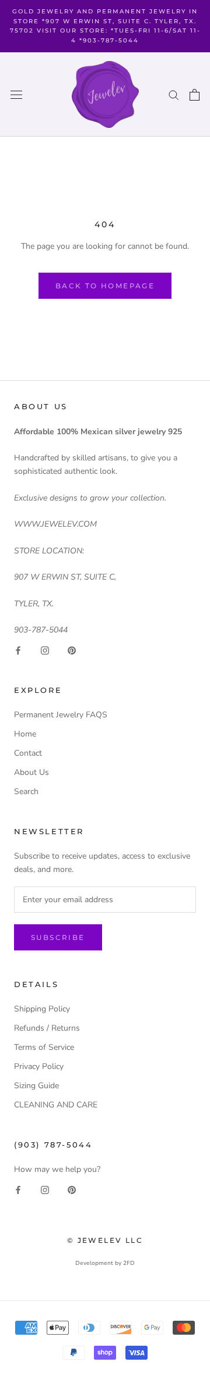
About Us (31, 772)
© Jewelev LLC (105, 1240)
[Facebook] (18, 649)
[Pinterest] (72, 649)
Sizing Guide (36, 1085)
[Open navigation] (16, 94)
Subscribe (58, 937)
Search (26, 791)
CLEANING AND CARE (55, 1104)
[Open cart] (195, 95)
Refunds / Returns (47, 1028)
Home (25, 733)
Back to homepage (105, 285)
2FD (129, 1263)
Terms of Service (44, 1047)
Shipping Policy (42, 1008)
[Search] (174, 94)
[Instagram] (45, 649)
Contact (28, 753)
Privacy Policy (39, 1066)
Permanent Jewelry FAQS (60, 714)
